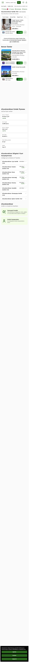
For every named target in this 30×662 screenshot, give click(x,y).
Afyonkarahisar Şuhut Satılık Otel (12, 198)
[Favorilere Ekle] (25, 32)
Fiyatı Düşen (5, 17)
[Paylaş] (26, 2)
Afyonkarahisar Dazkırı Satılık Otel (9, 167)
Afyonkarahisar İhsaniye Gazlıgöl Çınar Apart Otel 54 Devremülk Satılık (18, 52)
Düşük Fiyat (20, 17)
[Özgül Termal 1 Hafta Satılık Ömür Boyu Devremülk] (6, 24)
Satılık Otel (10, 6)
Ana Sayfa (3, 6)
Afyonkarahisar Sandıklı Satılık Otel (9, 188)
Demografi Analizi (12, 210)
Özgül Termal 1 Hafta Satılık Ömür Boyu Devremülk (17, 22)
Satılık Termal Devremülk (18, 67)
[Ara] (19, 2)
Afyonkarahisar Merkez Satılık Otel (9, 183)
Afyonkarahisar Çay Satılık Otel (10, 162)
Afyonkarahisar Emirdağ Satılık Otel (9, 178)
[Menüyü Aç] (2, 2)
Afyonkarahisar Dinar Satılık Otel (8, 172)
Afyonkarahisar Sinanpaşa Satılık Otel (12, 194)
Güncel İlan (13, 17)
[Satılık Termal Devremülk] (6, 71)
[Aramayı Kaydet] (23, 2)
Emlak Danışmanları (13, 219)
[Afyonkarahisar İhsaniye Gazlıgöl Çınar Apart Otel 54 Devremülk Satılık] (6, 55)
